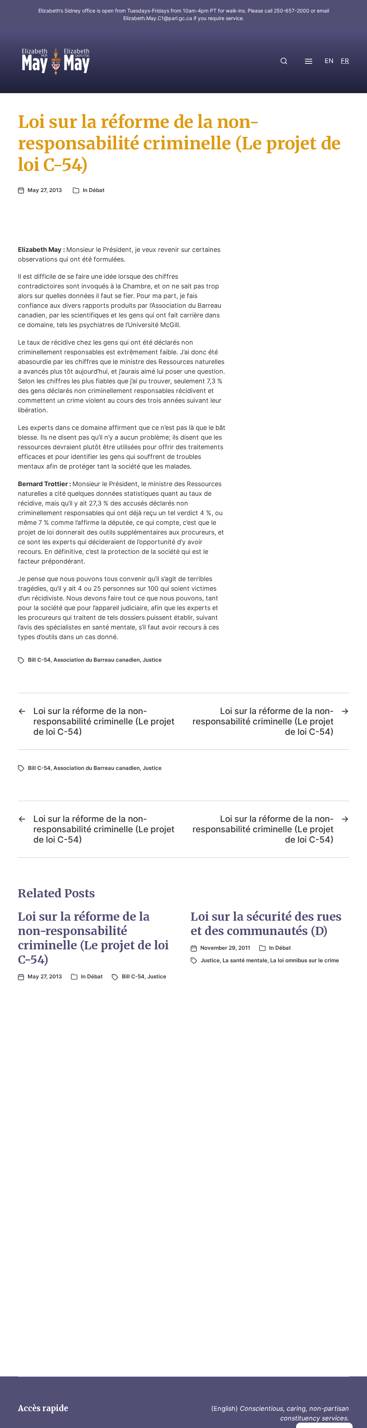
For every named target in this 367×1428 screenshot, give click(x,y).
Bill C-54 (39, 659)
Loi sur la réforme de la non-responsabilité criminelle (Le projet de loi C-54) (93, 938)
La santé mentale (245, 960)
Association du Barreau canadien (96, 659)
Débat (97, 190)
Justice (152, 659)
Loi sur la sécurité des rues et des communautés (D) (266, 924)
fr (345, 60)
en (329, 60)
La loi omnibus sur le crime (304, 960)
